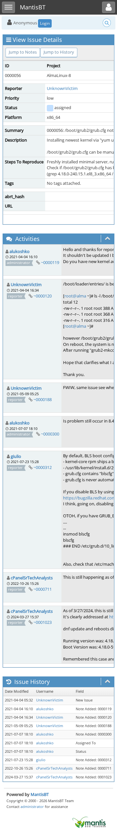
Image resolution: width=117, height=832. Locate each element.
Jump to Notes (23, 52)
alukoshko (19, 251)
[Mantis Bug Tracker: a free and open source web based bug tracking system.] (89, 822)
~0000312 (42, 467)
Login (45, 23)
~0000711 (42, 589)
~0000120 (42, 296)
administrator (32, 806)
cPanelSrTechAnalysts (32, 578)
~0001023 (42, 622)
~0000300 (50, 434)
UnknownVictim (62, 88)
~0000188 (42, 399)
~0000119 (50, 262)
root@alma (75, 296)
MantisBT (40, 794)
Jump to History (59, 52)
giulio (16, 456)
